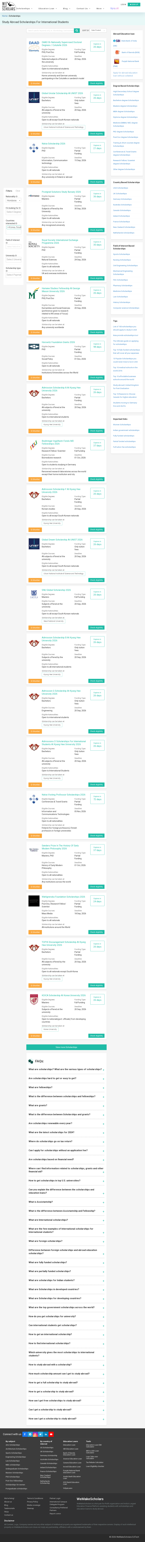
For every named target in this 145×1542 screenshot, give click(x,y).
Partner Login (55, 1498)
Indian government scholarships (126, 430)
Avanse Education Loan (72, 1459)
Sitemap (30, 1508)
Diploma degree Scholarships (125, 117)
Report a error (55, 1514)
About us (8, 1502)
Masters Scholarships (14, 1473)
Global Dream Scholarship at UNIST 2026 (62, 539)
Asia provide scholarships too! (125, 335)
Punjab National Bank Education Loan (71, 1471)
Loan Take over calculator (92, 1457)
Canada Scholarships (122, 210)
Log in (123, 5)
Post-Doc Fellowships (14, 1481)
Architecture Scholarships (16, 1449)
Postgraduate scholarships (16, 1489)
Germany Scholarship (48, 1456)
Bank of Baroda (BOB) (130, 52)
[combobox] (13, 200)
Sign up (134, 5)
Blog (6, 1505)
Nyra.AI (114, 8)
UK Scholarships (120, 194)
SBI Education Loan (70, 1449)
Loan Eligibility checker (95, 1466)
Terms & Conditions (35, 1498)
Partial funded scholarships (124, 441)
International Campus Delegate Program (58, 1503)
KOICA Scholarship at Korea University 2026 (64, 995)
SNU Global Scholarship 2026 (56, 590)
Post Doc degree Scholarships (125, 137)
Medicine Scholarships (122, 291)
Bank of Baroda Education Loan (69, 1454)
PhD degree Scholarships (123, 132)
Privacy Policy (32, 1502)
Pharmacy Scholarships (122, 285)
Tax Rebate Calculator (94, 1462)
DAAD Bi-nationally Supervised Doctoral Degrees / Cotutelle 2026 (62, 44)
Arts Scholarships (13, 1445)
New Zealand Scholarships (124, 227)
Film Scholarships (120, 280)
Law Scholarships (120, 297)
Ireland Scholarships (121, 216)
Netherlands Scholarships (123, 233)
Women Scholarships (122, 425)
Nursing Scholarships (122, 260)
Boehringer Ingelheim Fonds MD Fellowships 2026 (58, 442)
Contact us (8, 1515)
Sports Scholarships (121, 254)
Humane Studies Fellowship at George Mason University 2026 (61, 290)
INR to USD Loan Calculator (92, 1452)
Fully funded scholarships (123, 436)
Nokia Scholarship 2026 (53, 143)
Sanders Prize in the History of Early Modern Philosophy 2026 (60, 847)
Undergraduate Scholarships (17, 1469)
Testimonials (9, 1508)
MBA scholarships (13, 1465)
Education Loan (69, 1445)
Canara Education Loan (72, 1463)
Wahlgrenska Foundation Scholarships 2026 (63, 896)
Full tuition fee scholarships (124, 447)
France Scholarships (121, 222)
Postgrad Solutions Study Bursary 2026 (61, 192)
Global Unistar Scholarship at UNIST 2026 (62, 93)
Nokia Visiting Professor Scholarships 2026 (63, 794)
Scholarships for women (15, 1485)
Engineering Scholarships (16, 1457)
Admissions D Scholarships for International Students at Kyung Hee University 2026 (64, 743)
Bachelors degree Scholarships (126, 100)
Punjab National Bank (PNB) (126, 63)
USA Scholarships (120, 188)
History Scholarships (121, 302)
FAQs (6, 1512)
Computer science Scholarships (126, 308)
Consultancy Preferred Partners (59, 1509)
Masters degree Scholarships (125, 106)
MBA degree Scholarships (124, 111)
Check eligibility (96, 83)
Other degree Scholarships (124, 169)
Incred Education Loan (72, 1467)
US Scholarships (46, 1448)
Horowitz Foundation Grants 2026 (58, 342)
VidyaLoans (67, 1488)
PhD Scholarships (13, 1477)
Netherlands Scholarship (45, 1482)
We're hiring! (9, 1498)
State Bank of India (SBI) (125, 43)
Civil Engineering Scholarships (125, 265)
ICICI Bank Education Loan (71, 1483)
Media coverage (33, 1505)
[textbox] (14, 212)
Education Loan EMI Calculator (94, 1446)
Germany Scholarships (122, 199)
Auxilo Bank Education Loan (72, 1477)
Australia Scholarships (122, 205)
